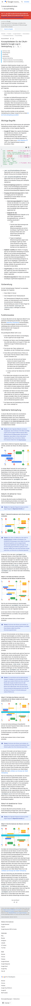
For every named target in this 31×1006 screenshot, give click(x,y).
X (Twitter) (3, 945)
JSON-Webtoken (21, 140)
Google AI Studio (5, 961)
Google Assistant (17, 33)
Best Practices (22, 439)
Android (3, 954)
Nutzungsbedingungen (6, 999)
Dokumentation (26, 33)
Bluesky (3, 938)
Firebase (3, 959)
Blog (2, 935)
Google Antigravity (5, 964)
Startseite (3, 33)
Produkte (9, 33)
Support (3, 926)
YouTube (3, 947)
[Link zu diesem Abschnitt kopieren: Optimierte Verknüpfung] (22, 410)
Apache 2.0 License (9, 911)
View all (3, 971)
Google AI (3, 990)
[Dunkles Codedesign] (26, 147)
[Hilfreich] (11, 38)
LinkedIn (3, 943)
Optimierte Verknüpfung (12, 322)
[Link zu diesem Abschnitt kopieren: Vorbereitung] (13, 284)
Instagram (3, 940)
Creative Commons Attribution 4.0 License (12, 909)
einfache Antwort (8, 539)
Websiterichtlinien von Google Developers (18, 912)
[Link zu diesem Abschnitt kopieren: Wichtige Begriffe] (16, 121)
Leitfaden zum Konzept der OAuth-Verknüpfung (13, 870)
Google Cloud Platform (6, 988)
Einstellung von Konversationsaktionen (12, 17)
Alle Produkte (4, 992)
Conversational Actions (9, 6)
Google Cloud (4, 966)
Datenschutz (16, 999)
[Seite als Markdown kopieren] (18, 46)
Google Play (4, 968)
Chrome (3, 956)
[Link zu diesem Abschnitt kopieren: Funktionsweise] (15, 315)
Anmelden (26, 1)
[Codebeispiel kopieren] (28, 147)
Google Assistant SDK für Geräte (9, 929)
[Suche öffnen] (22, 2)
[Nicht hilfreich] (13, 38)
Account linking (9, 9)
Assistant (16, 2)
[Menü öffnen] (2, 2)
